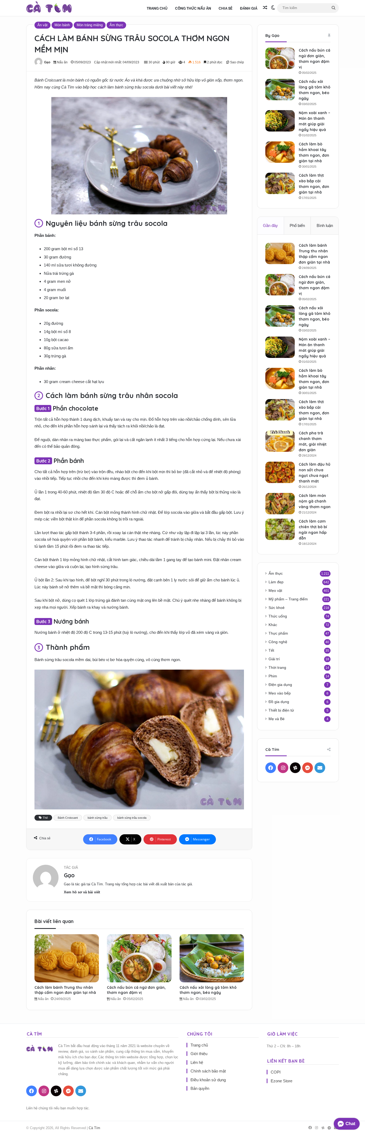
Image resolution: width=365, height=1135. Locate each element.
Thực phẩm (278, 633)
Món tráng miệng (90, 25)
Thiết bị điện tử (281, 710)
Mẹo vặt (275, 591)
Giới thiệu (199, 1053)
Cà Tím (94, 1128)
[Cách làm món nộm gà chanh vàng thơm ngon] (280, 503)
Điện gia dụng (280, 685)
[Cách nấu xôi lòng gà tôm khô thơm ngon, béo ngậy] (212, 958)
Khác (273, 625)
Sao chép (236, 62)
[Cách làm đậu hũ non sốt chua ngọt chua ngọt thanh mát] (280, 472)
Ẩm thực (116, 25)
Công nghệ (278, 642)
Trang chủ (157, 8)
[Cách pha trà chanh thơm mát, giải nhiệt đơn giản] (280, 441)
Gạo (47, 62)
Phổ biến (297, 225)
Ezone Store (281, 1081)
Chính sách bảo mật (208, 1071)
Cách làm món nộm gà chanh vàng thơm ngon (315, 501)
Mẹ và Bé (277, 719)
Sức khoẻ (277, 608)
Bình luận (325, 225)
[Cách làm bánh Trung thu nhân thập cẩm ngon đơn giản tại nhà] (66, 958)
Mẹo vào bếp (280, 693)
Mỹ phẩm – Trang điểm (288, 599)
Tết (271, 650)
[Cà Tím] (49, 8)
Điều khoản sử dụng (208, 1080)
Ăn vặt (42, 25)
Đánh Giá (248, 8)
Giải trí (274, 659)
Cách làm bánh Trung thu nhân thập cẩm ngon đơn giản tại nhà (65, 990)
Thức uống (278, 616)
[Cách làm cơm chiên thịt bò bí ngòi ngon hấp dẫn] (280, 529)
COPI (276, 1072)
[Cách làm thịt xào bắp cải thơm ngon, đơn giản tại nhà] (280, 183)
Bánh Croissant (68, 817)
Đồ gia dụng (279, 702)
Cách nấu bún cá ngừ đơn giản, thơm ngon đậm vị (136, 990)
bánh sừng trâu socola (131, 817)
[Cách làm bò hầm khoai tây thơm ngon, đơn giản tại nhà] (280, 152)
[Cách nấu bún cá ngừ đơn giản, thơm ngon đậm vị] (139, 958)
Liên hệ (197, 1062)
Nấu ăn (62, 62)
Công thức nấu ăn (193, 8)
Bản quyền (200, 1088)
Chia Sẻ (225, 8)
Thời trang (277, 668)
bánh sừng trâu (97, 817)
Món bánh (62, 25)
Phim (273, 676)
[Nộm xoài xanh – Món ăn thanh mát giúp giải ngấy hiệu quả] (280, 121)
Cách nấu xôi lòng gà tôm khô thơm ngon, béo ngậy (208, 990)
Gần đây (270, 225)
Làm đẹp (276, 582)
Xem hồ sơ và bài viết (82, 892)
